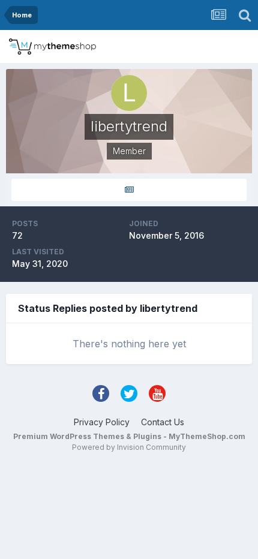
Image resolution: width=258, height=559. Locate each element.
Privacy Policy (102, 422)
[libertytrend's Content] (129, 190)
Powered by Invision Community (129, 447)
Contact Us (162, 422)
